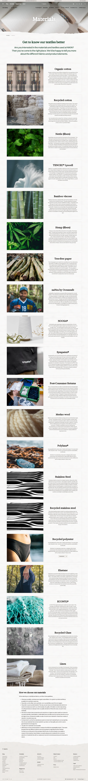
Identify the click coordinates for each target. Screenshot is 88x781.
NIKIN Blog (39, 765)
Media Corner (56, 767)
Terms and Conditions (77, 765)
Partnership (75, 759)
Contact (55, 756)
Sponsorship (75, 757)
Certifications (22, 765)
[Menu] (3, 4)
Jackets (3, 769)
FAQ (54, 757)
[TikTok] (11, 779)
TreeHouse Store (40, 757)
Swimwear (4, 765)
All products (4, 756)
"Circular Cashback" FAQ (58, 761)
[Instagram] (5, 779)
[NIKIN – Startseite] (4, 749)
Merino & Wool (5, 770)
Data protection (76, 767)
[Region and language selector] (73, 3)
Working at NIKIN (40, 759)
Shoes (3, 772)
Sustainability (22, 757)
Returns (55, 759)
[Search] (85, 3)
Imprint (74, 768)
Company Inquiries (76, 756)
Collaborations (76, 760)
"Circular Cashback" (65, 7)
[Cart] (81, 3)
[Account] (77, 4)
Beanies (4, 761)
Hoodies (4, 763)
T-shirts (4, 760)
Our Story (39, 756)
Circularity (8, 35)
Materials (21, 759)
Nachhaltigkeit (38, 7)
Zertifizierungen (82, 7)
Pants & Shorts (5, 764)
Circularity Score (73, 7)
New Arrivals (4, 757)
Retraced (57, 7)
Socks (3, 766)
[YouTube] (7, 779)
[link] (63, 556)
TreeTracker (21, 772)
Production (21, 760)
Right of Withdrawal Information (79, 769)
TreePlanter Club (40, 764)
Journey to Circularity (23, 756)
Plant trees (21, 771)
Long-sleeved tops (6, 768)
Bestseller (4, 759)
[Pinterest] (9, 779)
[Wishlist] (79, 4)
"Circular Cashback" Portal (59, 760)
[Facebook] (3, 779)
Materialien (45, 7)
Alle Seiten (15, 7)
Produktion (51, 7)
